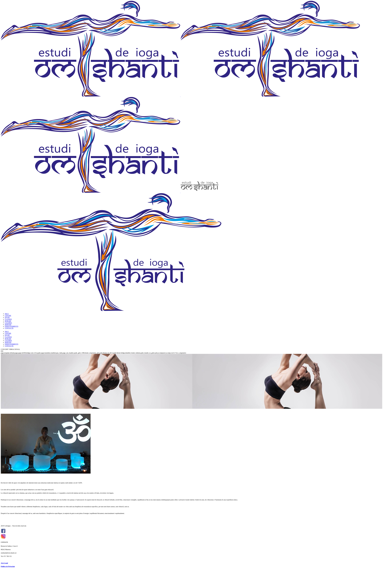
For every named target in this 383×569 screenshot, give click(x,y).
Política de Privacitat (8, 566)
